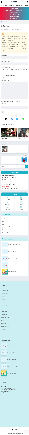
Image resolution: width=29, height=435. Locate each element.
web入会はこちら (6, 326)
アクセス (21, 209)
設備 (3, 224)
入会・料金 (11, 5)
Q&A (27, 5)
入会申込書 (21, 199)
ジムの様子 (5, 229)
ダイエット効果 (6, 227)
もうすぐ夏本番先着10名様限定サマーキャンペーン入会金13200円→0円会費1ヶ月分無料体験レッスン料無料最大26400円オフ (14, 13)
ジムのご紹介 (4, 5)
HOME (15, 429)
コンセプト (5, 218)
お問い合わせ (7, 209)
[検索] (26, 166)
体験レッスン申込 (20, 5)
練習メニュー (5, 221)
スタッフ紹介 (5, 232)
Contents (10, 124)
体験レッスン (7, 204)
